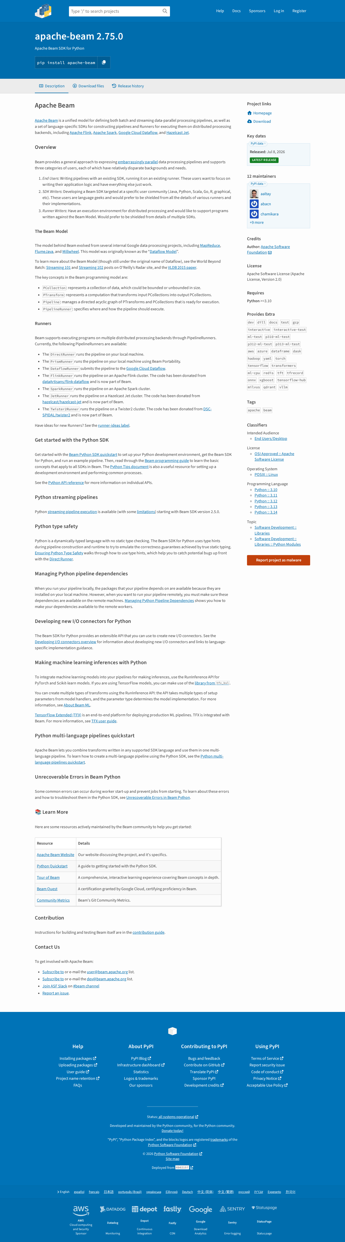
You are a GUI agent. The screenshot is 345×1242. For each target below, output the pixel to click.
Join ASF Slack (54, 986)
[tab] (51, 86)
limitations (146, 512)
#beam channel (86, 986)
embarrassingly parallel (138, 162)
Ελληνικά (172, 1192)
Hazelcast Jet (177, 132)
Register (299, 11)
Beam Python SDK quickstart (93, 454)
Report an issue (55, 993)
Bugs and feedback (204, 1058)
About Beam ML (77, 705)
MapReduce (210, 245)
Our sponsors (141, 1085)
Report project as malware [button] (278, 560)
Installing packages (76, 1058)
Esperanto (274, 1192)
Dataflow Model (163, 251)
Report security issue (267, 1065)
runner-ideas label (113, 425)
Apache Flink (80, 132)
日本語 (109, 1192)
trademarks (219, 1139)
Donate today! (172, 1130)
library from (212, 683)
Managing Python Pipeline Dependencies (159, 600)
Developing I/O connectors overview (65, 642)
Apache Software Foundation (268, 249)
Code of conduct (265, 1072)
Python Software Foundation (170, 1145)
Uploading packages (76, 1065)
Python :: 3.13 (266, 507)
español (79, 1192)
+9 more (257, 222)
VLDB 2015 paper (182, 267)
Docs (236, 11)
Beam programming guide (167, 460)
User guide (76, 1072)
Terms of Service (265, 1058)
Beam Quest (47, 889)
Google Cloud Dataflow (137, 132)
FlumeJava (44, 251)
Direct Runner (61, 559)
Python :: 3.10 (266, 490)
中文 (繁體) (226, 1192)
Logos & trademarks (141, 1078)
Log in (279, 11)
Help (220, 11)
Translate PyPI (202, 1072)
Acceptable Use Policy (265, 1085)
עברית (258, 1192)
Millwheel (70, 251)
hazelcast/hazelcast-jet (61, 402)
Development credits (201, 1085)
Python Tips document (129, 467)
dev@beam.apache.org (106, 979)
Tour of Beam (48, 877)
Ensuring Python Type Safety (59, 553)
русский (244, 1192)
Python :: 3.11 (266, 495)
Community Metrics (53, 900)
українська (153, 1192)
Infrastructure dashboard (138, 1065)
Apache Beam (46, 120)
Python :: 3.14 (266, 512)
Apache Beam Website (55, 855)
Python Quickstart (52, 866)
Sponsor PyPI (204, 1078)
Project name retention (75, 1078)
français (94, 1192)
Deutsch (187, 1192)
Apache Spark (105, 132)
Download (262, 121)
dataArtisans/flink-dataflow (65, 381)
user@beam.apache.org (107, 972)
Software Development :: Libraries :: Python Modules (278, 541)
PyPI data (257, 143)
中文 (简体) (205, 1192)
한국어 (290, 1192)
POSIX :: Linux (266, 474)
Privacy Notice (265, 1078)
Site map (172, 1159)
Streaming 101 (58, 267)
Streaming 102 (91, 267)
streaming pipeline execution (72, 512)
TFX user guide (103, 721)
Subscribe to (53, 972)
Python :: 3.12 (266, 501)
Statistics (141, 1072)
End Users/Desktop (271, 438)
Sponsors (257, 11)
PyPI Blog (139, 1058)
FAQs (77, 1085)
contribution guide (148, 932)
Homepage (262, 113)
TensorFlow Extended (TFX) (58, 715)
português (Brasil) (130, 1192)
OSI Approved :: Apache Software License (274, 456)
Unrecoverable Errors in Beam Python (158, 797)
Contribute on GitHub (202, 1065)
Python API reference (66, 482)
